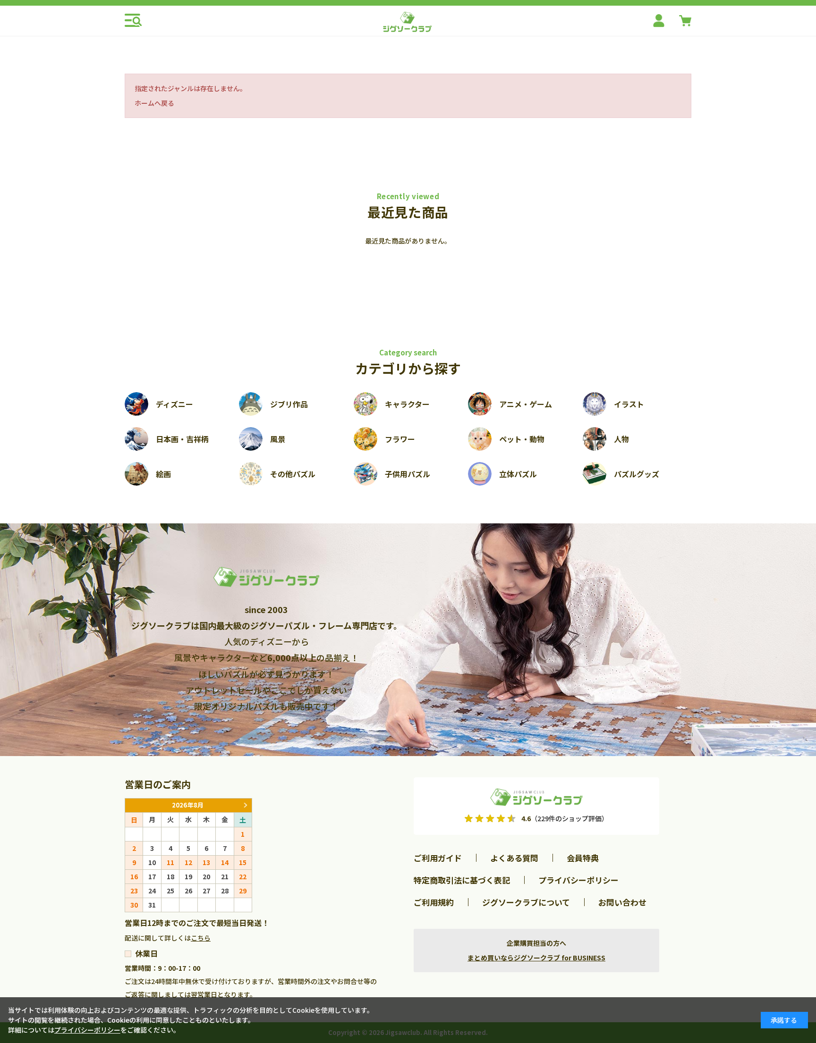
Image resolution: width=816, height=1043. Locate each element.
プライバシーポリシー (578, 880)
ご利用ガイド (438, 858)
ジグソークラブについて (526, 902)
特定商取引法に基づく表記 (462, 880)
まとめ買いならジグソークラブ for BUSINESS (536, 957)
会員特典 (583, 858)
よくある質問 (514, 858)
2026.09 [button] (245, 805)
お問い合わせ (622, 902)
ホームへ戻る (154, 103)
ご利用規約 (434, 902)
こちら (201, 937)
